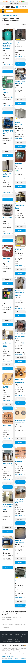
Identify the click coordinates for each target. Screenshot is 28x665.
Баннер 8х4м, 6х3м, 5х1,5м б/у (19, 541)
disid (16, 393)
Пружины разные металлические (7, 218)
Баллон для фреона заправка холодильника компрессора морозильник (7, 45)
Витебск (8, 617)
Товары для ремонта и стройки (10, 15)
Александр (5, 103)
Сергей (4, 315)
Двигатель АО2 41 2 (20, 580)
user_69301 (17, 54)
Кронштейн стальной (5, 386)
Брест (3, 617)
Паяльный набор (7, 301)
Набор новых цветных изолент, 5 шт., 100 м (7, 260)
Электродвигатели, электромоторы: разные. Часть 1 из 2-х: (20, 206)
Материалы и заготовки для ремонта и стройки (6, 344)
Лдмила (4, 146)
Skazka (17, 94)
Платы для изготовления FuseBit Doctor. (6, 91)
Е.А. (3, 562)
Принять (14, 662)
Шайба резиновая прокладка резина (20, 421)
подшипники (18, 163)
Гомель (14, 617)
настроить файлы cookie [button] (20, 658)
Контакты (17, 637)
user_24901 (17, 513)
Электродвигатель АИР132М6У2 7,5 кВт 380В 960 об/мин (20, 336)
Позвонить (8, 68)
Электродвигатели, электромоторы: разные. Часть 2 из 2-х (7, 507)
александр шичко (19, 352)
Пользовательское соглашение (11, 634)
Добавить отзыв (6, 64)
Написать (7, 72)
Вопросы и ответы (7, 637)
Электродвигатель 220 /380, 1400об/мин (7, 132)
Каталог (23, 637)
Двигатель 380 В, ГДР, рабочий (20, 82)
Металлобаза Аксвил (20, 136)
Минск (3, 619)
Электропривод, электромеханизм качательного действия (20, 293)
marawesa (4, 436)
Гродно (20, 617)
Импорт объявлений (21, 11)
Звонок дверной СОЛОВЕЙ (19, 248)
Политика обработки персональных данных (14, 641)
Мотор (17, 42)
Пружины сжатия (7, 425)
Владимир (17, 177)
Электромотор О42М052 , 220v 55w (19, 501)
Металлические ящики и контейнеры (19, 122)
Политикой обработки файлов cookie (12, 655)
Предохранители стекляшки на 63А (7, 464)
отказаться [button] (9, 658)
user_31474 (5, 274)
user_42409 (17, 553)
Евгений (4, 477)
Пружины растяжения (18, 460)
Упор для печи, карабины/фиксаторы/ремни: (6, 175)
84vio (3, 62)
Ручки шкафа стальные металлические (19, 381)
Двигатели (5, 549)
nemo (16, 263)
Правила (23, 634)
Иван (3, 190)
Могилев (9, 619)
